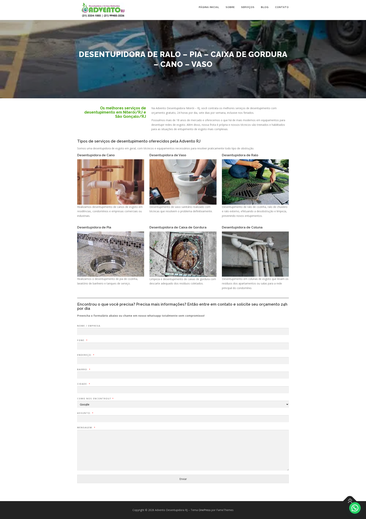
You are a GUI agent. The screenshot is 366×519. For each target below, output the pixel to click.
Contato (282, 7)
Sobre (230, 7)
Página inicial (209, 7)
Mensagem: (86, 427)
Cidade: (83, 384)
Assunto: (85, 413)
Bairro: (83, 369)
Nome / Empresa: (89, 325)
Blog (265, 7)
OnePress (205, 510)
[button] (355, 508)
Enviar (183, 479)
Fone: (82, 340)
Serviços (247, 7)
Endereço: (85, 355)
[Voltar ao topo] (350, 501)
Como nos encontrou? (95, 398)
